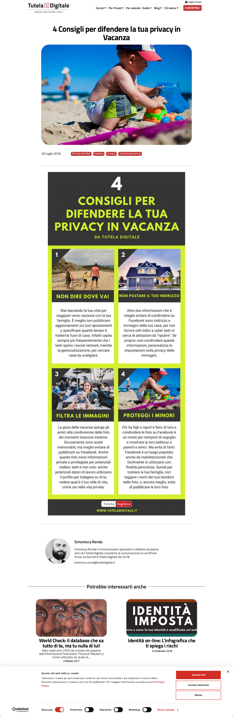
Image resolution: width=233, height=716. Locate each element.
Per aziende (133, 8)
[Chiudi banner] (228, 671)
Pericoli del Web (81, 153)
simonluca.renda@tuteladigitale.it (94, 562)
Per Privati (115, 8)
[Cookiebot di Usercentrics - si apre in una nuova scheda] (20, 709)
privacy (111, 153)
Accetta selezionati (198, 685)
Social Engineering (130, 153)
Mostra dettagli (165, 709)
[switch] (89, 709)
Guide (145, 8)
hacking (98, 153)
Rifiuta (198, 695)
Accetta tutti (198, 674)
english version (195, 1)
